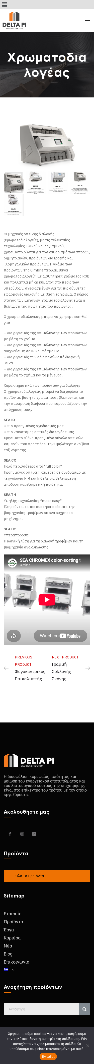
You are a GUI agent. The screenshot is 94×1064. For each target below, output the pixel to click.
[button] (4, 4)
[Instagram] (22, 834)
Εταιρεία (13, 913)
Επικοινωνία (16, 962)
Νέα (8, 945)
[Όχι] (87, 1045)
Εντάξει (48, 1056)
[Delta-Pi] (25, 20)
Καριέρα (12, 937)
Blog (8, 954)
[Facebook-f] (10, 834)
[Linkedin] (34, 834)
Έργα (9, 929)
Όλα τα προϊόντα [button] (29, 875)
